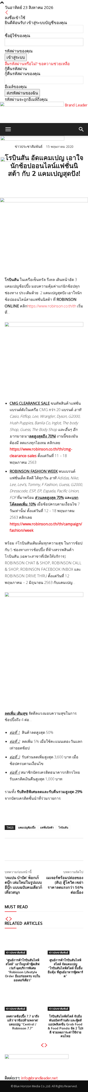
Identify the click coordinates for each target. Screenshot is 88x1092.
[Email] (41, 186)
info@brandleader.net (39, 1077)
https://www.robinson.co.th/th (51, 306)
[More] (64, 186)
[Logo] (32, 139)
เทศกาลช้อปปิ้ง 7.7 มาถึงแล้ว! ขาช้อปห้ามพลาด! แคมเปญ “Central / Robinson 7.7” (22, 1022)
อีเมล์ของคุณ (16, 86)
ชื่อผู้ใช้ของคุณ (17, 35)
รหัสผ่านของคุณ (19, 51)
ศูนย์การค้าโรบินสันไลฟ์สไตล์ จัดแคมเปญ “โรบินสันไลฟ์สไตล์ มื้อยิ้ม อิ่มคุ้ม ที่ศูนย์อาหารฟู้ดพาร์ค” (65, 968)
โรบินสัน (63, 827)
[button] (7, 129)
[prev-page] (7, 919)
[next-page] (46, 1045)
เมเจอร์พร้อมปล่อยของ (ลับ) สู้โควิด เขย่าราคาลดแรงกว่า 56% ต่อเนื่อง (64, 885)
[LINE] (31, 186)
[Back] (7, 12)
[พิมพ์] (52, 186)
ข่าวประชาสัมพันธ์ (15, 952)
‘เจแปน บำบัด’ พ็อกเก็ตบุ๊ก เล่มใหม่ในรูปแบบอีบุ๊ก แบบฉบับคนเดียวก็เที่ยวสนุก (23, 885)
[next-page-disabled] (11, 919)
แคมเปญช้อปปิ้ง (26, 827)
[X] (20, 186)
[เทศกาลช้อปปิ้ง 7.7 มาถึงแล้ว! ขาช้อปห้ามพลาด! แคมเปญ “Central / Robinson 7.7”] (23, 1000)
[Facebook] (9, 186)
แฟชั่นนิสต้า (47, 827)
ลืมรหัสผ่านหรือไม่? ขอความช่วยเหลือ (37, 63)
